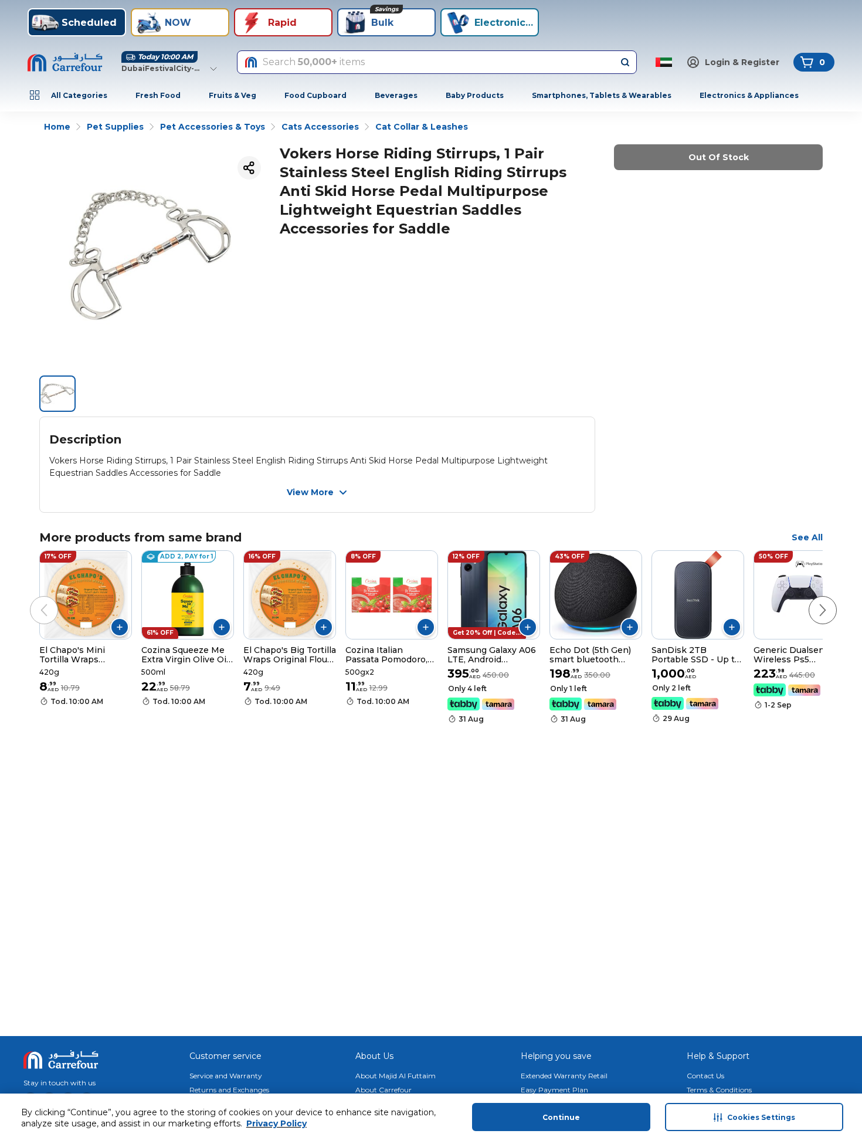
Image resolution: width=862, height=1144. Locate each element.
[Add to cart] (119, 627)
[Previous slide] (32, 598)
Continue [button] (561, 1117)
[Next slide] (811, 598)
